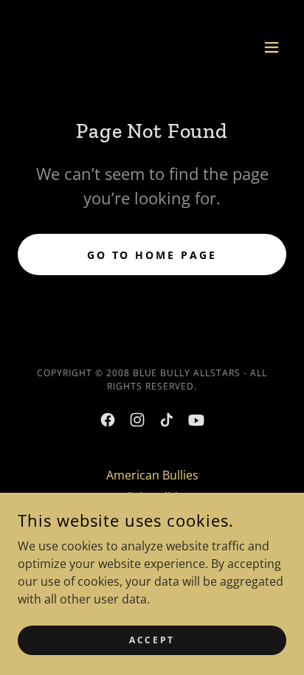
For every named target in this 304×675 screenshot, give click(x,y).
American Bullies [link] (152, 475)
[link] (50, 47)
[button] (271, 47)
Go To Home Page (152, 255)
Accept (151, 640)
